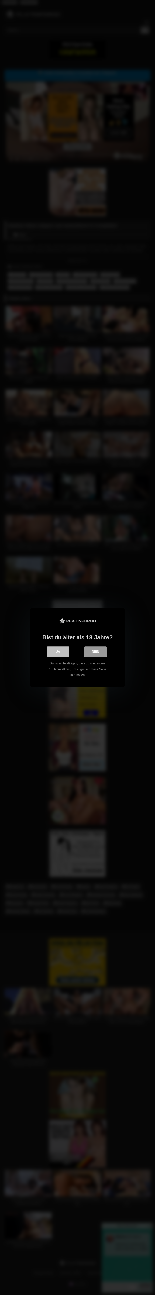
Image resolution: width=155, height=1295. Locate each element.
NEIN (95, 651)
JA (58, 651)
